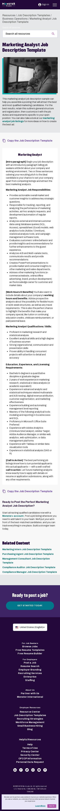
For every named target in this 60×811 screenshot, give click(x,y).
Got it (51, 806)
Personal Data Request (30, 762)
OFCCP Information (30, 758)
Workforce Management (30, 722)
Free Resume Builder (30, 653)
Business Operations (15, 18)
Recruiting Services (30, 673)
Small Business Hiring (30, 726)
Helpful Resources (30, 739)
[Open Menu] (55, 4)
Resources (8, 15)
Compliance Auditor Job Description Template (28, 567)
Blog (30, 729)
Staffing (30, 680)
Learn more (40, 806)
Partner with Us (30, 693)
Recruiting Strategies (30, 719)
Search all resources (11, 27)
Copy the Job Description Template (29, 140)
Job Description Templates (33, 15)
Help (30, 744)
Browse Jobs (30, 646)
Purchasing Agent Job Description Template (28, 554)
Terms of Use (30, 748)
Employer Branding (30, 669)
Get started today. (30, 605)
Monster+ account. (13, 516)
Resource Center (30, 712)
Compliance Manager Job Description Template (29, 572)
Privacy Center (30, 751)
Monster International (30, 697)
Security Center (30, 755)
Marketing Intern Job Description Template (27, 549)
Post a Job (30, 662)
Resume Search (30, 666)
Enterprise (30, 676)
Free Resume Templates (30, 650)
